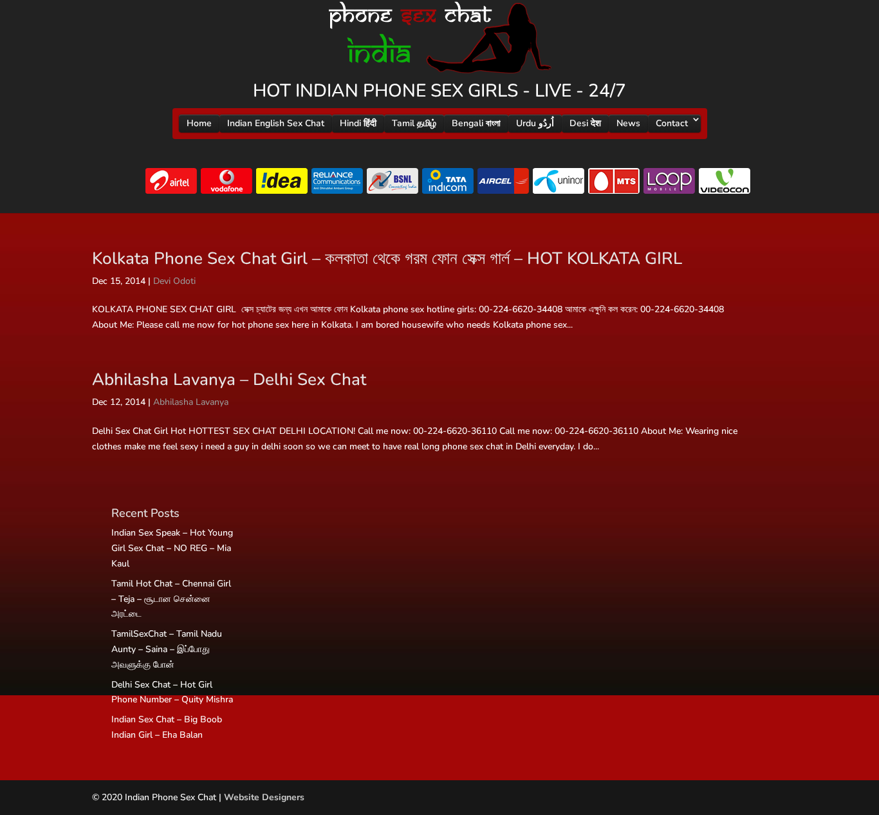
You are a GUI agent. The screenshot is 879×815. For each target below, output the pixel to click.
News (628, 123)
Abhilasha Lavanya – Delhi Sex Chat (229, 379)
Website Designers (264, 797)
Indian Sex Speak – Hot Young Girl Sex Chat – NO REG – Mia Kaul (172, 548)
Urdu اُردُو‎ (535, 123)
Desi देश (585, 123)
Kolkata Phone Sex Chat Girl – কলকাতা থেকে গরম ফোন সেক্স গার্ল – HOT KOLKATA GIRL (387, 258)
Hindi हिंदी (358, 123)
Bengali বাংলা (476, 123)
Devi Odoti (174, 281)
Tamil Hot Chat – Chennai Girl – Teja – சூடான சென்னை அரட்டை (171, 599)
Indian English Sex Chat (275, 123)
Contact (672, 123)
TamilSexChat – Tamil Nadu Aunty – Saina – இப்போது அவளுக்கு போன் (166, 649)
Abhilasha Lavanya (190, 402)
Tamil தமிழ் (414, 123)
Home (199, 123)
